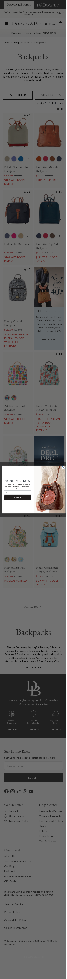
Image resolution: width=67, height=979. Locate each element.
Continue (16, 498)
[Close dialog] (62, 467)
